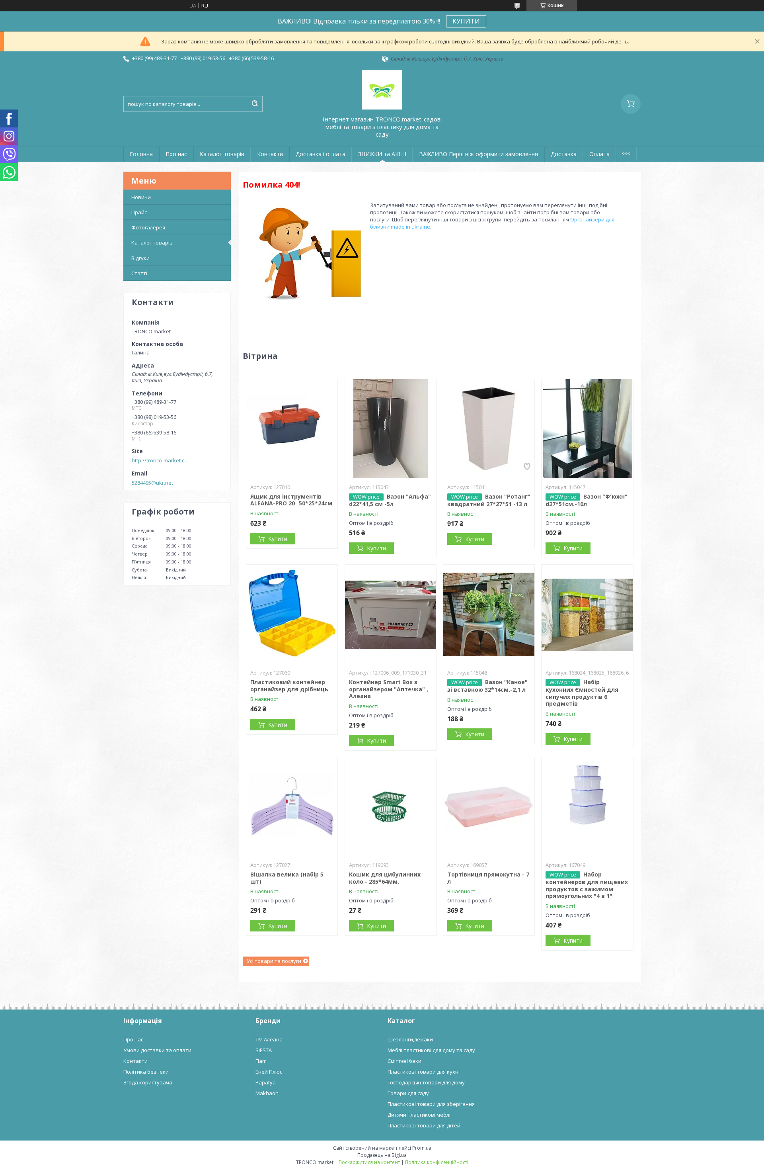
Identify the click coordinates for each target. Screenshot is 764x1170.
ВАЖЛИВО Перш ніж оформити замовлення (478, 154)
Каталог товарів (222, 154)
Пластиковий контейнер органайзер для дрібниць (289, 685)
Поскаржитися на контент (369, 1162)
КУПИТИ (466, 21)
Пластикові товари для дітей (424, 1125)
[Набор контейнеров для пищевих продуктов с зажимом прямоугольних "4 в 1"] (587, 807)
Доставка (564, 154)
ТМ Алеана (269, 1039)
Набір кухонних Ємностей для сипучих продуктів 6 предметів (582, 692)
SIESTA (263, 1050)
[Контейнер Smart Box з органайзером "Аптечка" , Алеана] (390, 614)
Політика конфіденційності (436, 1162)
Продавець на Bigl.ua (382, 1155)
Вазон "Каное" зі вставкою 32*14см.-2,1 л (487, 685)
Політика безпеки (146, 1071)
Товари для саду (408, 1093)
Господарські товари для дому (426, 1082)
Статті (139, 273)
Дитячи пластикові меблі (419, 1114)
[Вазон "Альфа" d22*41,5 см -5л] (390, 429)
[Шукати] (255, 104)
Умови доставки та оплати (157, 1050)
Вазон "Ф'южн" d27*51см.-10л (587, 500)
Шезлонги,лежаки (410, 1039)
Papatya (265, 1082)
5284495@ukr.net (152, 482)
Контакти (270, 154)
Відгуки (140, 258)
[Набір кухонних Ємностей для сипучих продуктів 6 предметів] (587, 614)
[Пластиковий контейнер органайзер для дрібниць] (291, 614)
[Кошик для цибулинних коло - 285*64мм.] (390, 807)
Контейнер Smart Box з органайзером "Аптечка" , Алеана (388, 689)
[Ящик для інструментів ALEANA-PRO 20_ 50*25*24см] (291, 429)
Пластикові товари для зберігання (431, 1103)
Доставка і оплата (320, 154)
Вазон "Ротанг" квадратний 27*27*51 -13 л (488, 500)
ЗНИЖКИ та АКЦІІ (382, 154)
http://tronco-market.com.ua (161, 460)
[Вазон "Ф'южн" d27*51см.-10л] (587, 429)
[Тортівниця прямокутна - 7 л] (488, 807)
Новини (141, 197)
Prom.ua (421, 1148)
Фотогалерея (148, 227)
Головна (141, 154)
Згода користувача (147, 1082)
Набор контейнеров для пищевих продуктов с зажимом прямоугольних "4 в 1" (587, 885)
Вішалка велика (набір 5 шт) (287, 878)
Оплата (599, 154)
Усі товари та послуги (274, 961)
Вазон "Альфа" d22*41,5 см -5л (390, 500)
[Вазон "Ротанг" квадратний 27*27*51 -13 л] (488, 429)
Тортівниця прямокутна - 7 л (488, 878)
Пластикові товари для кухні (424, 1071)
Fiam (261, 1060)
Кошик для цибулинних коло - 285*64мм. (385, 878)
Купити (277, 538)
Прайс (139, 212)
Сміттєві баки (404, 1060)
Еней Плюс (268, 1071)
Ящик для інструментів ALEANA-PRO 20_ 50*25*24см (291, 500)
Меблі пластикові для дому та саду (431, 1050)
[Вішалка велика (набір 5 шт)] (291, 807)
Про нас (176, 154)
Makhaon (267, 1093)
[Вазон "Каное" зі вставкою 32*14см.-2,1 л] (488, 614)
